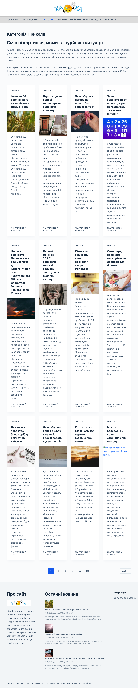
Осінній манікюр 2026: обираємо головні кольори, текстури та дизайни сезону (51, 265)
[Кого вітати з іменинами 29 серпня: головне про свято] (85, 456)
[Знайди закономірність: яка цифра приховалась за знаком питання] (117, 128)
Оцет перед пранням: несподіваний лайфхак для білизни (116, 258)
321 (87, 571)
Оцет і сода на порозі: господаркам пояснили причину (53, 103)
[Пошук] (130, 20)
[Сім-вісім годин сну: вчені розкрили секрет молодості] (85, 283)
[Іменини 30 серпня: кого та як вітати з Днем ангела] (21, 121)
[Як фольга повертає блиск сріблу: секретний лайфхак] (21, 456)
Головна (12, 19)
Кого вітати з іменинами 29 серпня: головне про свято (84, 434)
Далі (124, 571)
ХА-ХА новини (30, 19)
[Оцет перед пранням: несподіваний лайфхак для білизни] (117, 280)
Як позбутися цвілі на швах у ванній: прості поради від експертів (52, 434)
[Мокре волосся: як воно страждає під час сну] (117, 456)
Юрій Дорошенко (53, 613)
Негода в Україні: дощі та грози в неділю (63, 634)
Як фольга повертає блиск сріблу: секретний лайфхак (20, 434)
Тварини (61, 19)
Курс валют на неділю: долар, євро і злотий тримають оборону (74, 658)
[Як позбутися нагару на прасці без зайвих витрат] (85, 121)
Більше (109, 19)
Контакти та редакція (125, 598)
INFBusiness (86, 683)
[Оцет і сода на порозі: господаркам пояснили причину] (53, 125)
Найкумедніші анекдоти (85, 19)
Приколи (47, 19)
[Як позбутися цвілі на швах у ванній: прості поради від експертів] (53, 456)
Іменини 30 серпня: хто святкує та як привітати (67, 609)
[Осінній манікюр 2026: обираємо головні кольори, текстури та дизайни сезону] (53, 294)
